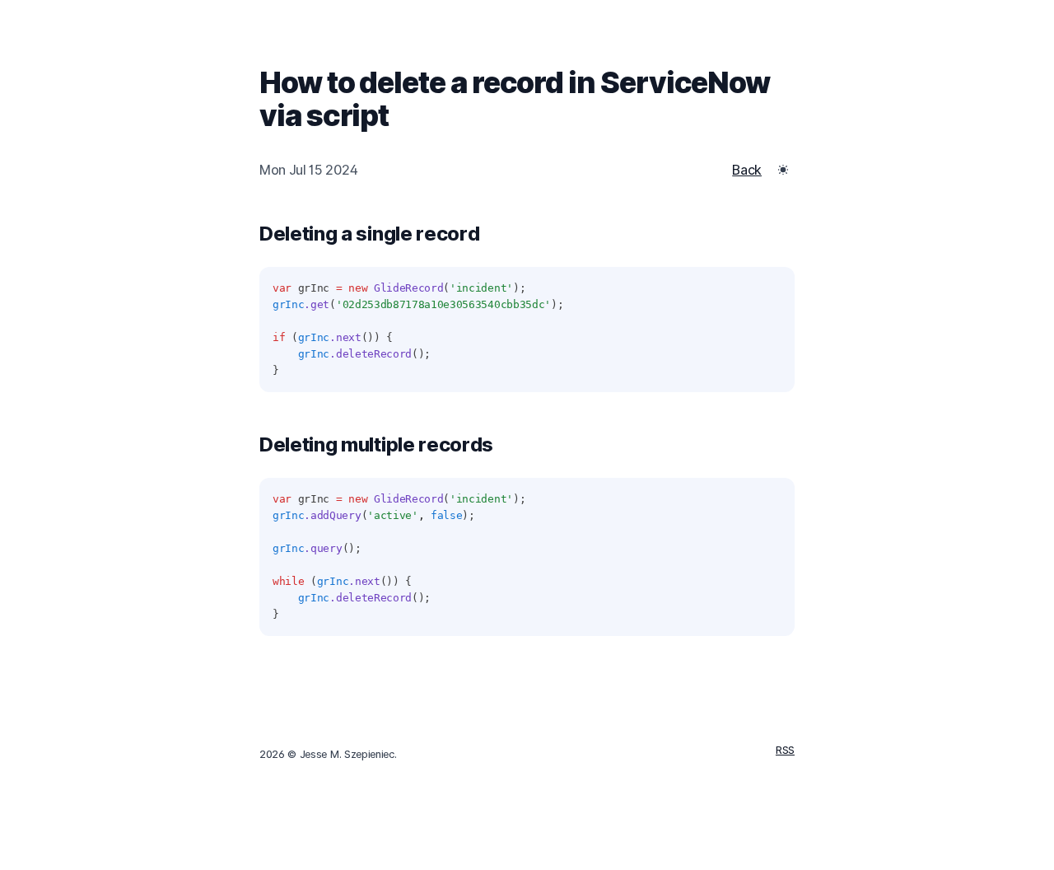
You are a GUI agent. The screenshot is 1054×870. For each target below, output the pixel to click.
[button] (783, 169)
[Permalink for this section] (492, 234)
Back (747, 169)
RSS (785, 750)
